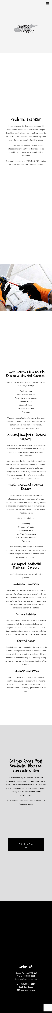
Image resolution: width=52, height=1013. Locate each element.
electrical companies (25, 478)
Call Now (26, 844)
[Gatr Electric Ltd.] (26, 28)
